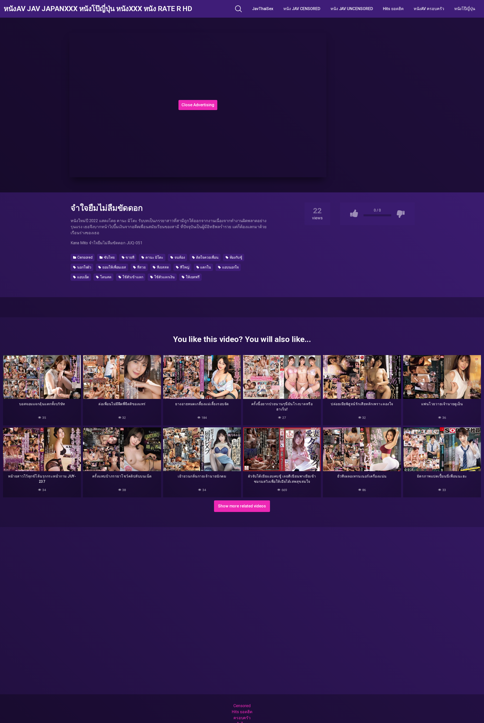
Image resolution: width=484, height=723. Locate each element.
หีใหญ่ (184, 267)
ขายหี (130, 257)
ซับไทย (109, 257)
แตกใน (205, 267)
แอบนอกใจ (230, 267)
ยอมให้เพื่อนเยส (114, 267)
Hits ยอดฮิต (393, 8)
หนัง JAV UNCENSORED (351, 8)
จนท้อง (179, 257)
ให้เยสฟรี (192, 277)
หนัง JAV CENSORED (301, 8)
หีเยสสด (162, 267)
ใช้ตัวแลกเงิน (164, 277)
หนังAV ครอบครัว (429, 8)
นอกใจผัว (83, 267)
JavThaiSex (262, 8)
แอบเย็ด (82, 277)
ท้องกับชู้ (235, 257)
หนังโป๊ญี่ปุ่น (464, 8)
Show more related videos (242, 506)
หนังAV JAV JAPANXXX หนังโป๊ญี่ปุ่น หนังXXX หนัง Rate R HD (98, 9)
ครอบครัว (242, 717)
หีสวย (141, 267)
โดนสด (105, 277)
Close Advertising (198, 104)
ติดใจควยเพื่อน (207, 257)
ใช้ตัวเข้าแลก (132, 277)
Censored (85, 257)
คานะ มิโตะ (154, 257)
